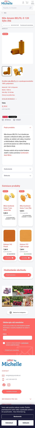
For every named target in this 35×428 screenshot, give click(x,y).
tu (24, 412)
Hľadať (30, 8)
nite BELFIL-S (13, 81)
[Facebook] (3, 384)
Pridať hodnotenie (10, 275)
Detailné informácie (8, 99)
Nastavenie (17, 416)
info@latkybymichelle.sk (13, 375)
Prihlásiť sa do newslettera (12, 350)
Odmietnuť (9, 423)
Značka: (5, 28)
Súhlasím (26, 423)
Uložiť (5, 117)
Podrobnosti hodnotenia (26, 25)
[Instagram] (8, 384)
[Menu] (32, 2)
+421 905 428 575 (11, 379)
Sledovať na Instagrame (19, 312)
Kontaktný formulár (12, 391)
